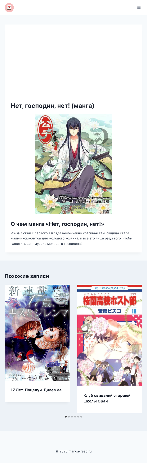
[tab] (66, 417)
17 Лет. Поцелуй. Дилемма (36, 390)
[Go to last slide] (11, 349)
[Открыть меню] (138, 8)
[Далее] (135, 349)
